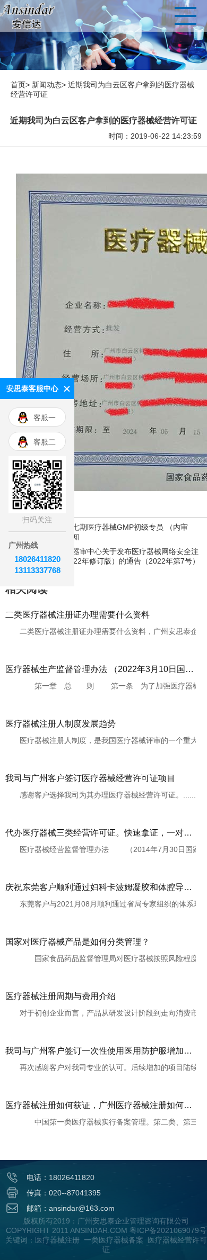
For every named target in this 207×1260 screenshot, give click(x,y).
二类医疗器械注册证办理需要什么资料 (77, 614)
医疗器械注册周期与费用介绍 (60, 996)
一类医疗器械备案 (113, 1240)
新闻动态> (49, 84)
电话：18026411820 (60, 1177)
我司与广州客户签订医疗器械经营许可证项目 (90, 778)
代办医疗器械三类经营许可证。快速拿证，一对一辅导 (100, 832)
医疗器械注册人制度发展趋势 (60, 723)
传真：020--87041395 (64, 1193)
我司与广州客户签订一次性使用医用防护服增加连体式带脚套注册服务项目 (100, 1050)
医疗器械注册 (57, 1240)
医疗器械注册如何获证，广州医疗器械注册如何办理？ (100, 1105)
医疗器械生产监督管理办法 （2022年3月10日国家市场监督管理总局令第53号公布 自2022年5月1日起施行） (100, 669)
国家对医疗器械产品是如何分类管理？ (77, 941)
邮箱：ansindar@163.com (71, 1208)
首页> (20, 84)
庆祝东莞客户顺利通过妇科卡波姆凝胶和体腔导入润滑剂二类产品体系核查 (100, 887)
